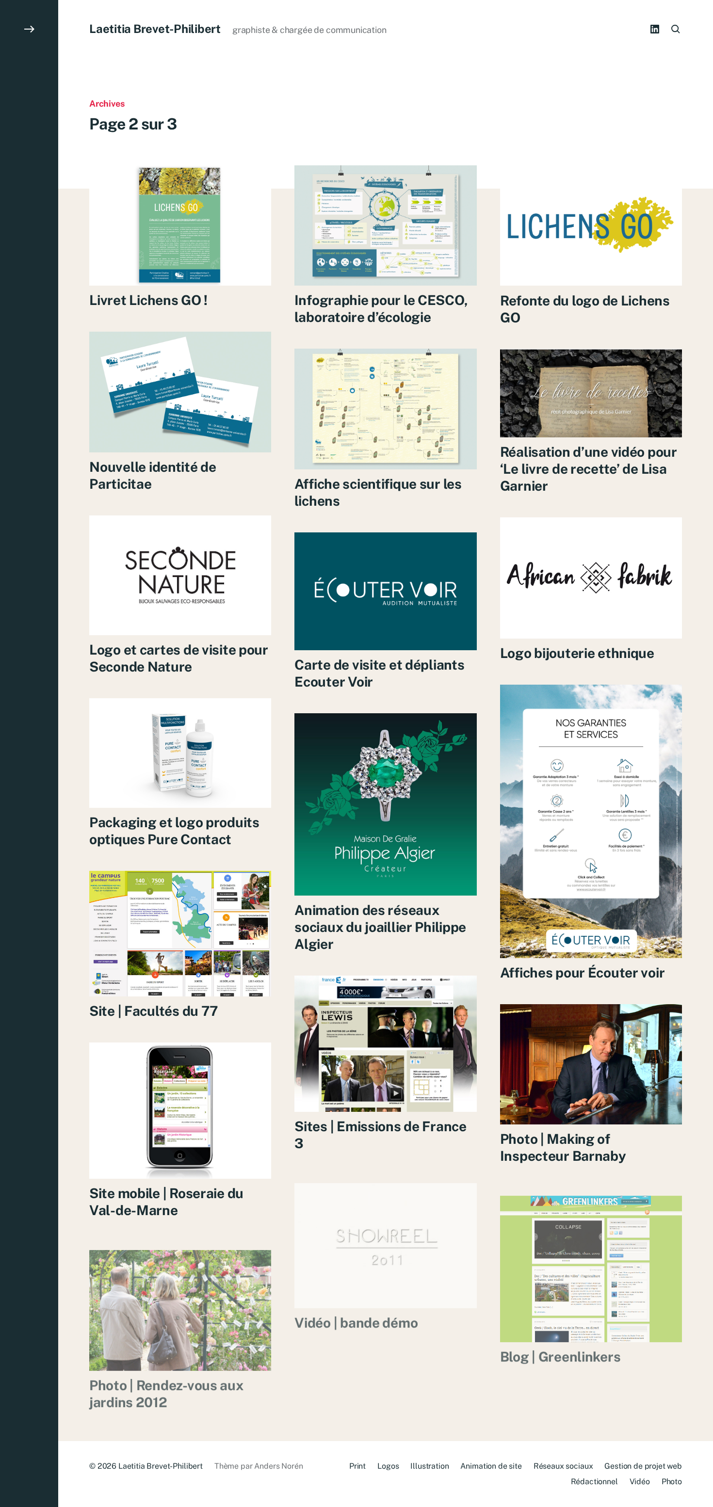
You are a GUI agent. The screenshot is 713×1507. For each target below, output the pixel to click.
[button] (29, 753)
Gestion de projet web (643, 1466)
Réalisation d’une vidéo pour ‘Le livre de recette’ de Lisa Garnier (588, 469)
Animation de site (490, 1466)
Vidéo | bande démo (356, 1314)
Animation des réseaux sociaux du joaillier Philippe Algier (380, 927)
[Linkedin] (654, 29)
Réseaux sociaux (563, 1466)
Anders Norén (278, 1466)
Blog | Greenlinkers (560, 1348)
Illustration (429, 1466)
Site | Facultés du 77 (153, 1011)
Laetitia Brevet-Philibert (155, 28)
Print (357, 1466)
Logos (388, 1466)
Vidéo (640, 1481)
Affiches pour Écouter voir (582, 972)
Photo (672, 1481)
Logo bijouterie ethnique (577, 653)
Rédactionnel (594, 1481)
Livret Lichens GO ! (148, 300)
